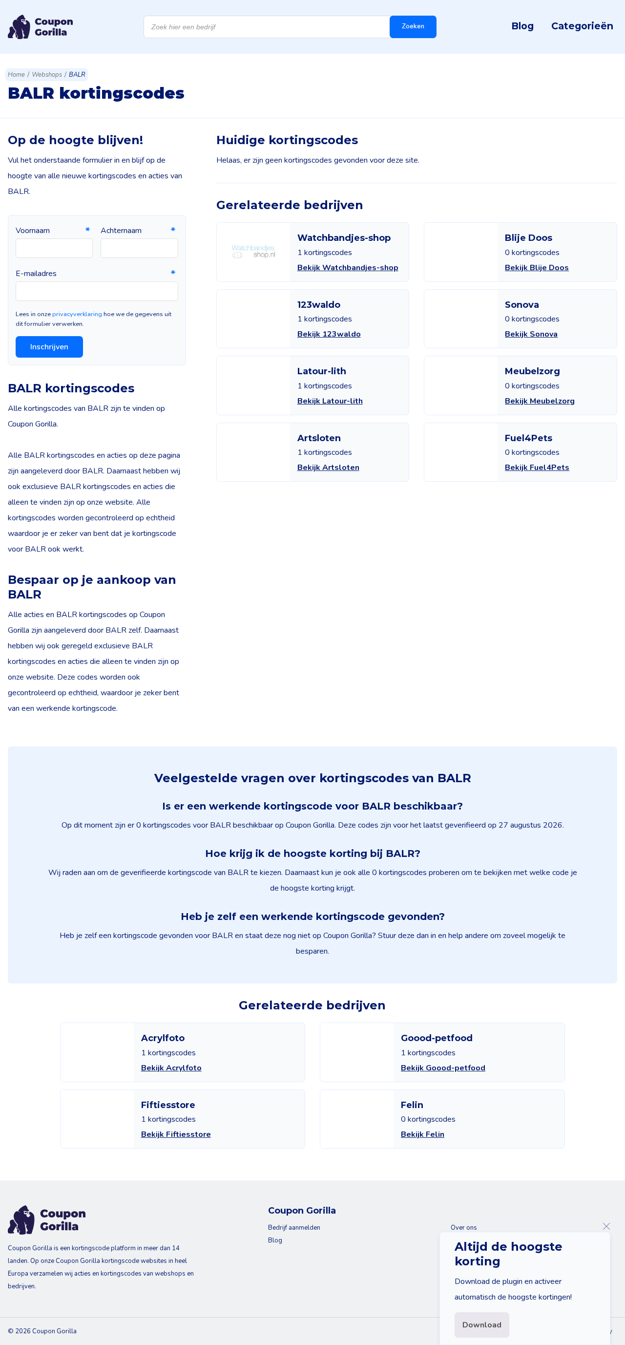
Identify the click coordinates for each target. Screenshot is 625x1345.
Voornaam (33, 230)
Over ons (464, 1227)
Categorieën (582, 26)
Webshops (47, 74)
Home (16, 74)
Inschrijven (49, 347)
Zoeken (413, 26)
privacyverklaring (77, 314)
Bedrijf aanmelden (294, 1227)
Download (481, 1325)
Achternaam (121, 230)
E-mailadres (36, 273)
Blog (522, 26)
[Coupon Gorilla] (40, 27)
